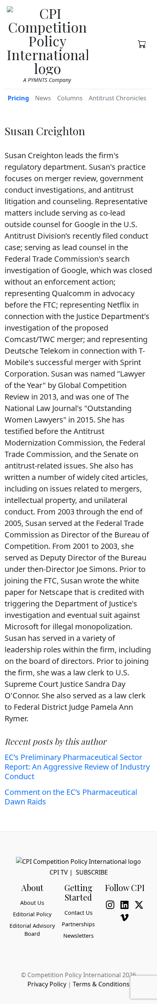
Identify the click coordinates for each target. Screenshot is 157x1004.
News (43, 98)
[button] (142, 43)
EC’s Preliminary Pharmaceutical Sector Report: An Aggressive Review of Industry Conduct (77, 766)
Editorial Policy (32, 914)
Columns (70, 98)
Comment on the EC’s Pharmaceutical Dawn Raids (71, 797)
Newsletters (78, 935)
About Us (32, 902)
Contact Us (78, 912)
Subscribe (92, 872)
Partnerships (78, 924)
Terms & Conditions (101, 984)
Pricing (18, 98)
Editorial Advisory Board (32, 930)
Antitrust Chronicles (117, 98)
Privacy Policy (46, 984)
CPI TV (59, 872)
